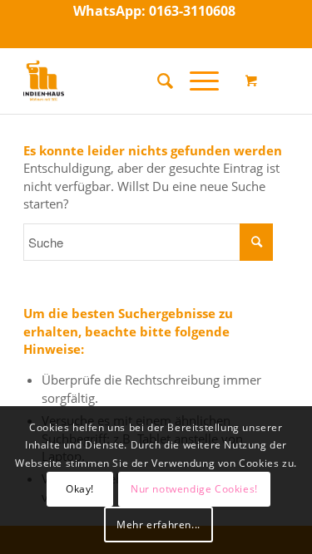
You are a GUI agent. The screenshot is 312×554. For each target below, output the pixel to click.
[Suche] (157, 80)
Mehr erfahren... (158, 524)
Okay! (80, 489)
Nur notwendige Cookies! (194, 489)
